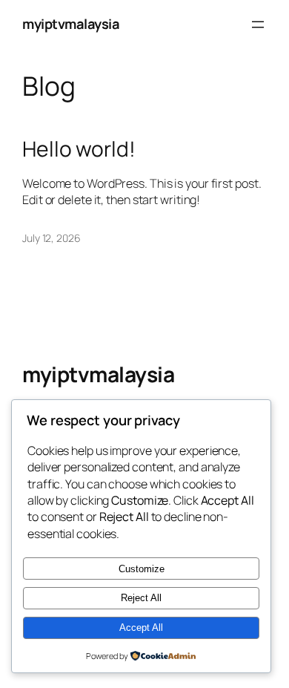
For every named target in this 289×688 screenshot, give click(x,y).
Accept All (141, 627)
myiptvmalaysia (70, 24)
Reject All (141, 597)
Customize (142, 568)
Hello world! (79, 149)
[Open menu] (258, 24)
